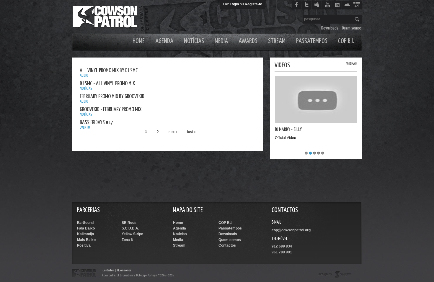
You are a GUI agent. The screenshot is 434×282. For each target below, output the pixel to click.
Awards (248, 41)
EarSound (85, 223)
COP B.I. (346, 41)
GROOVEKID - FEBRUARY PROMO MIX (110, 109)
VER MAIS (351, 64)
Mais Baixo (86, 240)
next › (173, 132)
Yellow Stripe (132, 234)
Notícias (194, 41)
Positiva (84, 245)
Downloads (329, 28)
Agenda (164, 41)
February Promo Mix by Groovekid (112, 96)
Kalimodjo (85, 234)
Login (234, 4)
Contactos (227, 245)
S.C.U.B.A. (130, 228)
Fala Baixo (86, 228)
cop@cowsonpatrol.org (291, 230)
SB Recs (129, 223)
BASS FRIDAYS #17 (96, 122)
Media (221, 41)
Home (139, 41)
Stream (276, 41)
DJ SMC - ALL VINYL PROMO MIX (107, 83)
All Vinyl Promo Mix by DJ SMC (109, 70)
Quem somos (352, 28)
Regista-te (253, 4)
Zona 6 (127, 240)
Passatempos (311, 41)
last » (191, 132)
